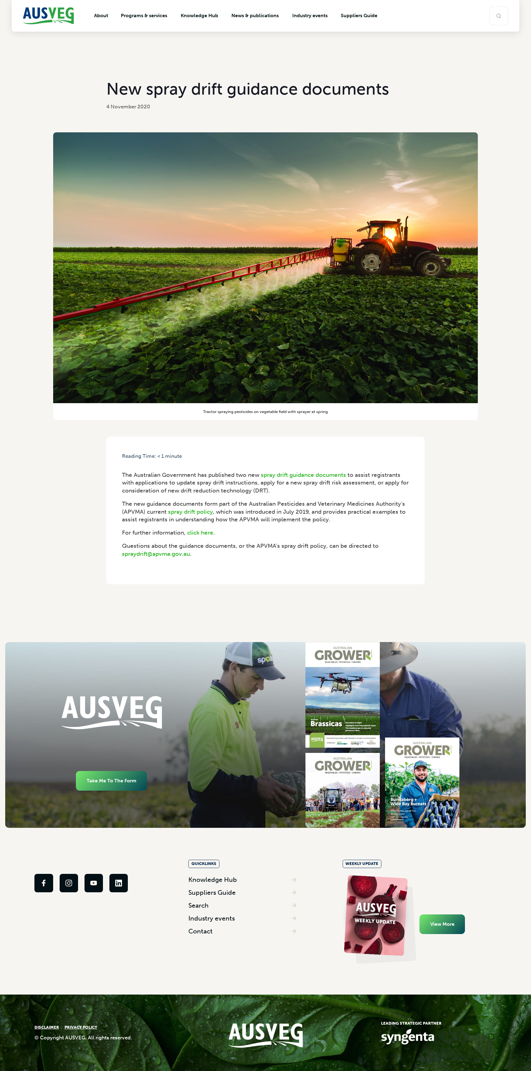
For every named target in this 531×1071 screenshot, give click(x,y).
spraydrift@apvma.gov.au (156, 553)
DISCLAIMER (46, 1027)
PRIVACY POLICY (81, 1027)
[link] (43, 883)
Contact (200, 931)
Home (128, 462)
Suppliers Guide (212, 892)
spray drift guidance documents (303, 474)
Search (198, 905)
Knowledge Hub (212, 879)
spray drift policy (190, 511)
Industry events (211, 918)
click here (200, 532)
